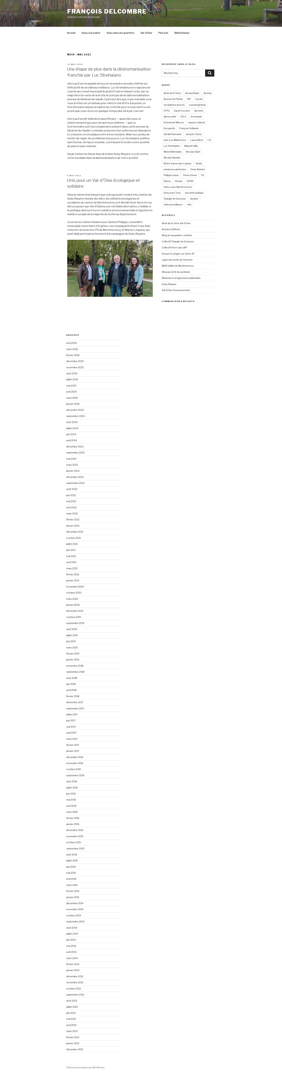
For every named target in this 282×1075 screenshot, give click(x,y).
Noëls (199, 163)
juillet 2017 (72, 714)
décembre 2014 (74, 903)
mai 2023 (71, 458)
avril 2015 (71, 878)
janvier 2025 (73, 403)
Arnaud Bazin (192, 93)
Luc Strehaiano (172, 145)
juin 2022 (71, 495)
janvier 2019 (72, 659)
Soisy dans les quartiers (120, 32)
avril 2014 (71, 952)
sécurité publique (194, 192)
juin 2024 (71, 434)
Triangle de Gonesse (175, 198)
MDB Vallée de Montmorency (178, 265)
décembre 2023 (75, 446)
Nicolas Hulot (193, 151)
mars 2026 (72, 349)
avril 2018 (71, 690)
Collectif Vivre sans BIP (174, 247)
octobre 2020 (73, 592)
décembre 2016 (74, 757)
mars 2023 (72, 464)
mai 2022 (71, 501)
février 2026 (73, 355)
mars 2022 (72, 513)
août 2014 (71, 927)
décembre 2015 (74, 830)
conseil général (197, 104)
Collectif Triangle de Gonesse (178, 241)
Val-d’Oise (146, 32)
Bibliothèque (181, 32)
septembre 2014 (75, 921)
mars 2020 (72, 598)
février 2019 (72, 653)
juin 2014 (71, 939)
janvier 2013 (72, 1043)
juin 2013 (71, 1012)
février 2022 (72, 519)
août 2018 (71, 678)
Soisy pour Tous (172, 192)
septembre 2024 (75, 416)
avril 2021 (71, 562)
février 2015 (72, 891)
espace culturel (196, 122)
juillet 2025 (72, 379)
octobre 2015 (73, 842)
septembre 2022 (75, 483)
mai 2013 (71, 1019)
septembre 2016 (75, 775)
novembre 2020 (75, 586)
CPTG (167, 110)
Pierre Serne (190, 175)
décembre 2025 (75, 361)
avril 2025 (71, 391)
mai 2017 (71, 726)
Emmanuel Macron (174, 122)
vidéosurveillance (173, 204)
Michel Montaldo (173, 151)
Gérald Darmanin (172, 134)
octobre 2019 (73, 617)
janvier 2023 (72, 470)
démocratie (170, 116)
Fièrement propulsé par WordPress (85, 1067)
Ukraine (194, 198)
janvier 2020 (73, 604)
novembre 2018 (74, 665)
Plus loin (163, 32)
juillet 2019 (72, 635)
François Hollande (189, 128)
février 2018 (72, 696)
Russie (178, 181)
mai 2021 (71, 556)
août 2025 (72, 373)
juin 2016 (71, 793)
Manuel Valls (191, 145)
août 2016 (71, 781)
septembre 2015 (75, 848)
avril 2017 (71, 732)
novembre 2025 (75, 367)
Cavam (199, 99)
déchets (198, 110)
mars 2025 (72, 397)
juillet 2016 (72, 787)
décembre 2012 (74, 1049)
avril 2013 (71, 1025)
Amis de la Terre (172, 93)
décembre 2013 (74, 976)
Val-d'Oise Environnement (176, 290)
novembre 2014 (74, 909)
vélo (189, 204)
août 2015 (71, 854)
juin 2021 (71, 550)
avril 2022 (71, 507)
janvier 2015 (72, 897)
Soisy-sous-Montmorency (178, 187)
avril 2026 (71, 343)
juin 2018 (71, 684)
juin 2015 (71, 866)
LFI (209, 140)
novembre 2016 (74, 763)
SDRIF (190, 181)
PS (202, 175)
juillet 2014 (72, 933)
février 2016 (72, 818)
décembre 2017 (74, 702)
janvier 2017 (72, 751)
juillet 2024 (72, 428)
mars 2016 (72, 811)
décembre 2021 (74, 531)
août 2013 (71, 1000)
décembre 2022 (75, 477)
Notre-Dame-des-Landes (177, 163)
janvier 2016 (72, 824)
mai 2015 (71, 872)
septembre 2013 (75, 994)
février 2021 (72, 574)
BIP (189, 99)
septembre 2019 (75, 623)
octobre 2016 (73, 769)
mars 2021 (72, 568)
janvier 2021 (72, 580)
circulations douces (174, 104)
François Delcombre (107, 11)
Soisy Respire (169, 284)
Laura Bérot (196, 140)
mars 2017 (72, 739)
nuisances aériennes (175, 169)
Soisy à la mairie (91, 32)
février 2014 (72, 964)
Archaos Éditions (171, 229)
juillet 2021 (72, 544)
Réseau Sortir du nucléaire (176, 272)
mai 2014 (71, 946)
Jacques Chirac (194, 134)
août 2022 (71, 489)
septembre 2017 (75, 708)
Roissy (167, 181)
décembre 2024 (75, 409)
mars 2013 (72, 1031)
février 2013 (72, 1037)
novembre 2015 (74, 836)
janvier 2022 (72, 525)
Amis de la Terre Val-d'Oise (176, 223)
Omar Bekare (197, 169)
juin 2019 (71, 641)
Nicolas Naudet (172, 157)
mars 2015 (72, 885)
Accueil (71, 32)
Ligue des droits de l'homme (177, 259)
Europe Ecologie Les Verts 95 (178, 253)
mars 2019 (72, 647)
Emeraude (196, 116)
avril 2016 (71, 805)
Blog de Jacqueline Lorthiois (177, 235)
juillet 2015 (72, 860)
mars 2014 (72, 958)
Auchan (208, 93)
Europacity (169, 128)
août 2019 (71, 629)
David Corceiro (182, 110)
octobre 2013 (73, 988)
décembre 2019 (74, 610)
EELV (183, 116)
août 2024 (72, 422)
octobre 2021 (73, 538)
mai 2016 (71, 799)
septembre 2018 (75, 671)
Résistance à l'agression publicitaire (181, 278)
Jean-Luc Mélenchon (175, 140)
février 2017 (72, 745)
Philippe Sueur (171, 175)
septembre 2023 (75, 452)
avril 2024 (71, 440)
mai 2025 (71, 385)
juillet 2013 (72, 1006)
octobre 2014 (73, 915)
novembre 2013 (74, 982)
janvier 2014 (72, 970)
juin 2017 (71, 720)
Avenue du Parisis (173, 99)
